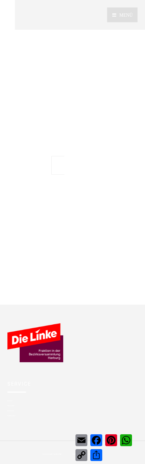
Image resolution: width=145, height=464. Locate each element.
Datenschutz (11, 415)
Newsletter (10, 405)
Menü (125, 15)
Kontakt (9, 401)
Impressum (10, 411)
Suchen (79, 165)
